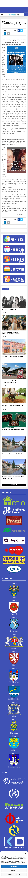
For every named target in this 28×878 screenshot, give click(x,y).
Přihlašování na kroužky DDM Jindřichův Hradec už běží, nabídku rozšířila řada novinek (14, 357)
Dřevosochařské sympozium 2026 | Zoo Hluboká (12, 406)
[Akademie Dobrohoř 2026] (14, 300)
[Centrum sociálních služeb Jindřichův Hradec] (14, 444)
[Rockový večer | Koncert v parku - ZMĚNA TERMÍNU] (14, 420)
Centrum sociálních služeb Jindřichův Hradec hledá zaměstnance (13, 477)
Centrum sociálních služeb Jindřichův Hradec (13, 454)
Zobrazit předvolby (14, 874)
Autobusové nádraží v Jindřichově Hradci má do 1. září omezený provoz (13, 381)
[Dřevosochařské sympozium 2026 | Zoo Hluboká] (14, 395)
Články (4, 21)
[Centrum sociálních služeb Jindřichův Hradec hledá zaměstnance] (14, 467)
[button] (26, 853)
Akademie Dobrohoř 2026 (9, 309)
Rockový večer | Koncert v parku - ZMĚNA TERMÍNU (13, 430)
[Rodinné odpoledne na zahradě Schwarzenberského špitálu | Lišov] (14, 322)
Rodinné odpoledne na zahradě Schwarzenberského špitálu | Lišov (11, 333)
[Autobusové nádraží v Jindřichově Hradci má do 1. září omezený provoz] (14, 371)
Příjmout (14, 866)
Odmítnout (14, 870)
